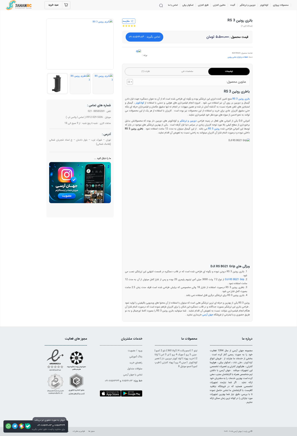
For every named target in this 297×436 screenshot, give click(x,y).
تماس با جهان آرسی (132, 375)
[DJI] (134, 56)
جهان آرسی (207, 315)
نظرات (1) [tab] (145, 71)
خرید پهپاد (189, 358)
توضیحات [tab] (229, 71)
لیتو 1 (194, 350)
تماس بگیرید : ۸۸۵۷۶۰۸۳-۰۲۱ (144, 37)
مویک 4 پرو (178, 354)
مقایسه (126, 21)
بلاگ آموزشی (135, 356)
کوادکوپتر (140, 103)
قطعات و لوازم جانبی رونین (238, 57)
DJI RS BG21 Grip (234, 279)
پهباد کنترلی (167, 362)
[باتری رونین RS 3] (80, 44)
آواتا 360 (171, 350)
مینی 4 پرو (180, 362)
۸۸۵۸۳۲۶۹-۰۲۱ (112, 381)
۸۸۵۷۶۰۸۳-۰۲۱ (44, 425)
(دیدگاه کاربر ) (246, 26)
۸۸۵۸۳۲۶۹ (59, 425)
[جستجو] (161, 5)
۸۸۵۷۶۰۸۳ (127, 381)
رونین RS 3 (214, 129)
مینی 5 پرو (191, 354)
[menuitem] (281, 5)
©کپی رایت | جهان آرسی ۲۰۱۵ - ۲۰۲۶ (238, 431)
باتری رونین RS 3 (241, 99)
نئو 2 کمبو (160, 350)
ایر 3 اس (165, 354)
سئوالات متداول (134, 369)
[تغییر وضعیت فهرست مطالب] (128, 82)
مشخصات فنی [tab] (187, 71)
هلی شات (237, 362)
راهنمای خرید (135, 363)
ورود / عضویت (135, 350)
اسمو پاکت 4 (184, 350)
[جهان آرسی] (19, 5)
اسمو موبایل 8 (184, 366)
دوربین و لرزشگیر (188, 121)
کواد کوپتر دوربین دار (172, 358)
